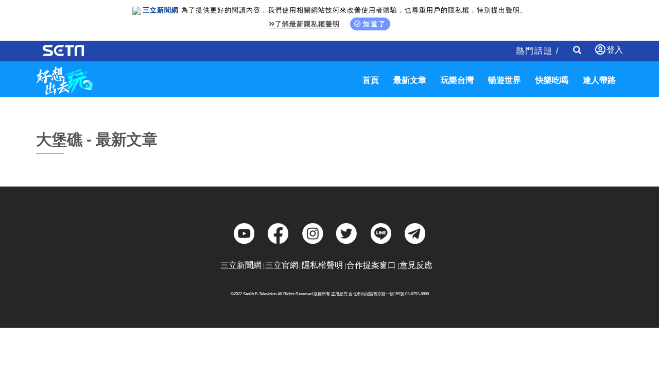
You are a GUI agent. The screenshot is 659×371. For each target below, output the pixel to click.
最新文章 (409, 80)
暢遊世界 (504, 80)
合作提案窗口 (371, 265)
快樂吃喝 (551, 80)
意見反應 (416, 265)
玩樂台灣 (457, 80)
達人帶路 (599, 80)
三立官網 (281, 265)
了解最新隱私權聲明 (307, 24)
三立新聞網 (241, 265)
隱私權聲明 (322, 265)
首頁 (370, 80)
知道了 (374, 24)
